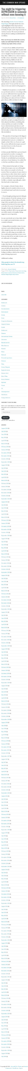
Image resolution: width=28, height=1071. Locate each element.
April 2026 (4, 440)
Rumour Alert (4, 373)
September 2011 (5, 976)
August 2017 (4, 759)
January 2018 (4, 744)
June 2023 (3, 544)
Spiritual (3, 382)
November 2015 (5, 823)
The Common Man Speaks (14, 2)
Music (2, 351)
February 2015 (5, 851)
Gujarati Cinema (5, 324)
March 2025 (4, 480)
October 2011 (4, 973)
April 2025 (4, 477)
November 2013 (5, 897)
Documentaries (5, 309)
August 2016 (4, 796)
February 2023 (5, 557)
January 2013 (4, 927)
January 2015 (4, 854)
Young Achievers (5, 397)
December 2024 (5, 489)
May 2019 (3, 695)
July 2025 (3, 468)
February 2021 (5, 630)
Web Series (4, 394)
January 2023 (4, 560)
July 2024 (3, 505)
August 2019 (4, 685)
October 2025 (4, 459)
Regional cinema (5, 370)
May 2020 (3, 658)
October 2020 (5, 642)
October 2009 (5, 1047)
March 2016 (4, 811)
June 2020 (4, 655)
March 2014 (4, 885)
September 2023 (5, 535)
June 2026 (3, 434)
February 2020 (5, 667)
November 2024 (5, 492)
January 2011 (4, 1001)
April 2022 (4, 587)
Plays (2, 364)
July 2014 (3, 872)
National (3, 355)
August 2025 (4, 465)
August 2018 (4, 722)
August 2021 (4, 612)
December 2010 (5, 1004)
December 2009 (5, 1041)
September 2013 (5, 903)
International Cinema (6, 336)
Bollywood (4, 302)
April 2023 (4, 551)
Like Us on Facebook (6, 283)
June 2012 (3, 949)
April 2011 (3, 992)
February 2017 (5, 777)
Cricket (3, 306)
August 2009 (4, 1053)
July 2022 (3, 578)
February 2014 (5, 888)
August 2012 (4, 943)
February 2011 (5, 998)
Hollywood (4, 330)
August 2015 (4, 832)
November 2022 (5, 566)
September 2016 (5, 793)
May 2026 (3, 437)
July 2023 (3, 541)
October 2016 (4, 790)
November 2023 (5, 529)
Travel (3, 385)
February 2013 (5, 924)
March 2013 (4, 921)
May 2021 (3, 621)
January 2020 (4, 670)
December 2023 (5, 526)
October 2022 (4, 569)
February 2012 (5, 961)
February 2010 (5, 1035)
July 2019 (3, 688)
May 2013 (3, 915)
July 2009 (3, 1056)
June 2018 (3, 728)
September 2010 (5, 1013)
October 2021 (4, 606)
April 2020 (4, 661)
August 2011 (4, 980)
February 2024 (5, 520)
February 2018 (5, 741)
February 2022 (5, 593)
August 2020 (4, 649)
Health (3, 327)
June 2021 (3, 618)
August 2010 (4, 1016)
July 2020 (3, 652)
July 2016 (3, 799)
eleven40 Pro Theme (16, 1066)
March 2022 (4, 590)
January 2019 (4, 707)
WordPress (15, 1068)
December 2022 (5, 563)
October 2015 (4, 826)
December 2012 (5, 931)
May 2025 (3, 474)
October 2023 (4, 532)
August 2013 (4, 906)
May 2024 (3, 511)
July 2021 (3, 615)
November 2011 (5, 970)
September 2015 (5, 829)
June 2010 (3, 1022)
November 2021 (5, 603)
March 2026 (4, 443)
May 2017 (3, 768)
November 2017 (5, 750)
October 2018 (4, 716)
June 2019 (3, 691)
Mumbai (3, 348)
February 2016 (5, 814)
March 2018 (4, 738)
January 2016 (4, 817)
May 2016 (3, 805)
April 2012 (4, 955)
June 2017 (3, 765)
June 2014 (3, 875)
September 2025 (5, 462)
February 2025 (5, 483)
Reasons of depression (18, 272)
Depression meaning (20, 271)
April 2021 (4, 624)
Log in (20, 1068)
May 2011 (3, 989)
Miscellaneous (5, 345)
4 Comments (21, 18)
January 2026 (4, 449)
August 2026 (4, 428)
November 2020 (5, 639)
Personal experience (6, 358)
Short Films (4, 376)
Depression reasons (6, 272)
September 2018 (5, 719)
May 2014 (3, 878)
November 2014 (5, 860)
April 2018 (4, 734)
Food (2, 318)
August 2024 (4, 502)
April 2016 (4, 808)
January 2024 (4, 523)
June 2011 (3, 986)
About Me (3, 294)
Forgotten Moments (6, 321)
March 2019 (4, 701)
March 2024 (4, 517)
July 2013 (3, 909)
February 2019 (5, 704)
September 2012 (5, 940)
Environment (4, 312)
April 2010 (4, 1029)
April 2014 (4, 882)
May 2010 (3, 1026)
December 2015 (5, 820)
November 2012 (5, 934)
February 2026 (5, 446)
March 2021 (4, 627)
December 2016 (5, 783)
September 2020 (5, 646)
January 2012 (4, 964)
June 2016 (3, 802)
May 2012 (3, 952)
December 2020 (5, 636)
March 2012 (4, 958)
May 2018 (3, 731)
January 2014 (4, 891)
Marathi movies (5, 342)
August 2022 (4, 575)
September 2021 (5, 609)
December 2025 (5, 453)
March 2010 (4, 1032)
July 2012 (3, 946)
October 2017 (4, 753)
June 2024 (3, 508)
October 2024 (4, 495)
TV (2, 388)
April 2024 (4, 514)
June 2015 (3, 839)
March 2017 (4, 774)
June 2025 (3, 471)
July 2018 (3, 725)
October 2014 (4, 863)
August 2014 (4, 869)
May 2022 (3, 584)
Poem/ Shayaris (5, 367)
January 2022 (4, 597)
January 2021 (4, 633)
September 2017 (5, 756)
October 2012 (4, 937)
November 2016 (5, 787)
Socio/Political (12, 269)
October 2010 (4, 1010)
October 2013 (4, 900)
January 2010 (4, 1038)
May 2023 (3, 547)
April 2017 (4, 771)
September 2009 (5, 1050)
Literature (4, 339)
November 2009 (5, 1044)
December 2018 (5, 710)
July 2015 (3, 836)
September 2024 (5, 498)
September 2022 (5, 572)
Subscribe (5, 417)
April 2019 (4, 698)
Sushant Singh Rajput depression (10, 274)
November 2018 (5, 713)
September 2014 (5, 866)
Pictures (3, 361)
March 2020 (4, 664)
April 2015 (4, 845)
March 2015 (4, 848)
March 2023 (4, 554)
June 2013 (3, 912)
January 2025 (4, 486)
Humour (3, 333)
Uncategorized (5, 391)
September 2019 (5, 682)
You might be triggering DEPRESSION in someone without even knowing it (13, 11)
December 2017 (5, 747)
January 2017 (4, 780)
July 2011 (3, 983)
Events (3, 315)
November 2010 (5, 1007)
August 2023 (4, 538)
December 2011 (5, 967)
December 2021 (5, 600)
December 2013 (5, 894)
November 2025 (5, 456)
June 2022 (3, 581)
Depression (12, 271)
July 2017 (3, 762)
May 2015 (3, 842)
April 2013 (4, 918)
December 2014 (5, 857)
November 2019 (5, 676)
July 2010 (3, 1019)
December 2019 (5, 673)
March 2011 (4, 995)
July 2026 (3, 431)
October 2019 (4, 679)
